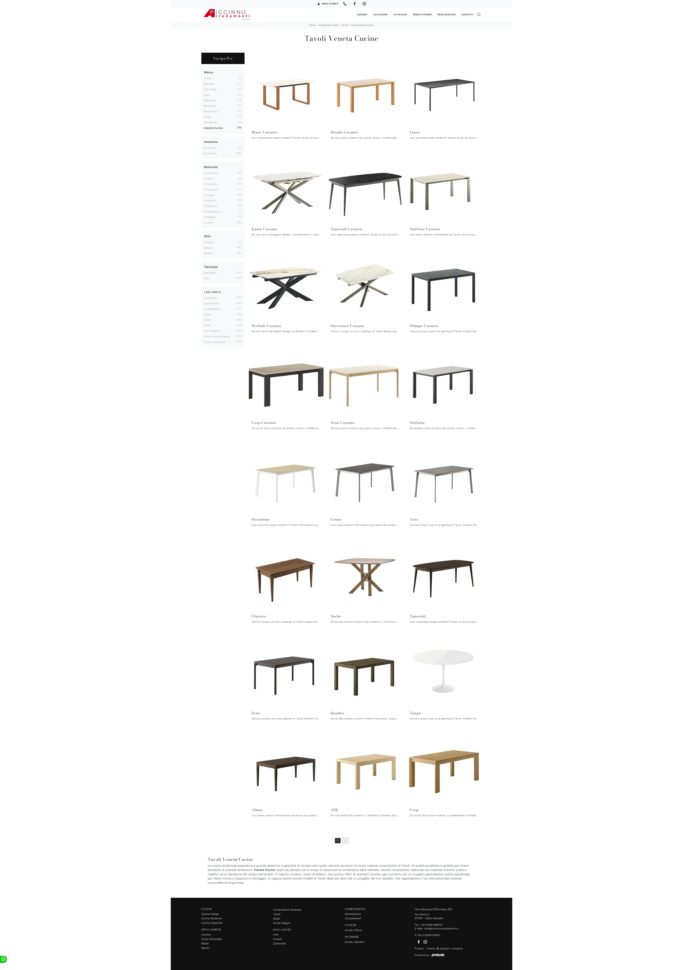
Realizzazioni (447, 14)
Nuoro (207, 314)
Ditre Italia (210, 89)
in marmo (210, 200)
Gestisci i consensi (451, 948)
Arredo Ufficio (353, 930)
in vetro (209, 222)
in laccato (210, 183)
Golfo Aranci (211, 303)
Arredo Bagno (281, 922)
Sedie (276, 918)
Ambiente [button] (211, 142)
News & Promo (422, 14)
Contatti (467, 14)
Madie (205, 943)
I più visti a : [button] (213, 292)
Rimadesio (210, 122)
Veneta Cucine (213, 128)
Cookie (431, 948)
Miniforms (210, 105)
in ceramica (211, 172)
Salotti (205, 947)
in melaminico (212, 211)
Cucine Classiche (212, 922)
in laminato (211, 189)
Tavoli (345, 25)
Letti (276, 934)
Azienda (362, 14)
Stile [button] (207, 236)
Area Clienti (330, 3)
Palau (207, 325)
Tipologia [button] (211, 267)
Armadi (277, 938)
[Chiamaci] (344, 4)
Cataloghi (400, 14)
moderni (209, 253)
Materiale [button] (211, 167)
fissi (207, 278)
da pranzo (210, 153)
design (208, 247)
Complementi (353, 918)
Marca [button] (208, 72)
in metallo (210, 217)
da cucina (210, 147)
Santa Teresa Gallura (217, 336)
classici (209, 242)
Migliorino (210, 100)
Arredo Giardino (354, 941)
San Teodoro (212, 330)
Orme (207, 116)
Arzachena (210, 297)
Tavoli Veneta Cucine (362, 25)
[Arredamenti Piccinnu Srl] (277, 14)
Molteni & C (211, 111)
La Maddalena (212, 308)
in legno (209, 194)
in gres (208, 178)
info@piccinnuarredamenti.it (441, 928)
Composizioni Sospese (287, 909)
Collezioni (380, 14)
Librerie (206, 934)
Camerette (279, 943)
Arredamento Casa (329, 25)
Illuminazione (353, 913)
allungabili (210, 272)
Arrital (207, 78)
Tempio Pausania (214, 341)
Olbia (207, 319)
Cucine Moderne (211, 918)
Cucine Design (210, 913)
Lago (207, 94)
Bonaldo (209, 83)
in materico (211, 205)
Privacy (419, 948)
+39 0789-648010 (431, 924)
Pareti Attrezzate (211, 938)
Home (312, 25)
